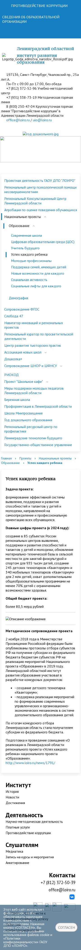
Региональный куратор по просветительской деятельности (38, 336)
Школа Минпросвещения (23, 413)
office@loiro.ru (18, 120)
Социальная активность (29, 279)
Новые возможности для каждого (37, 273)
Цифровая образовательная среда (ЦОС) (42, 241)
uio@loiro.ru (42, 120)
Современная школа (26, 235)
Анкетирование (17, 862)
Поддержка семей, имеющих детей (38, 267)
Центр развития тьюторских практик (32, 345)
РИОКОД (11, 374)
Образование (19, 225)
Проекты (25, 458)
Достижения (15, 802)
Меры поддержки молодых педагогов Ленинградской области (34, 390)
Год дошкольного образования (28, 420)
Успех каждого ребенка (29, 254)
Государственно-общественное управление (38, 444)
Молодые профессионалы (31, 260)
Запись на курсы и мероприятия (30, 857)
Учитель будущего (25, 248)
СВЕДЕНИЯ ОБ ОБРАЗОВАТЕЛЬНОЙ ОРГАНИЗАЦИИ (30, 19)
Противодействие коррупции (28, 833)
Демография (18, 298)
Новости (12, 797)
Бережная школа (17, 399)
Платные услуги (18, 827)
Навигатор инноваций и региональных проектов (33, 325)
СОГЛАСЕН (66, 927)
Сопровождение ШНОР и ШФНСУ (30, 365)
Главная (6, 458)
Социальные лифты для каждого (36, 286)
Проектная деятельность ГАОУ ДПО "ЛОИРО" (39, 180)
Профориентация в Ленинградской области (38, 406)
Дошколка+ (13, 359)
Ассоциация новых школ (22, 352)
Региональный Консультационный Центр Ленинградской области (35, 200)
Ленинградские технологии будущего (33, 438)
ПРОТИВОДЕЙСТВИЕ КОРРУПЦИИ (39, 5)
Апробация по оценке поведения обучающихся (40, 210)
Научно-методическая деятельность (34, 821)
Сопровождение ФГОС (21, 309)
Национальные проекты (22, 216)
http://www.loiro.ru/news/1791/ (30, 762)
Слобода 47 (13, 316)
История (12, 791)
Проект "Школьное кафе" (23, 381)
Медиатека (14, 851)
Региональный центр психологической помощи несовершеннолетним (40, 189)
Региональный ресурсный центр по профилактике (30, 428)
